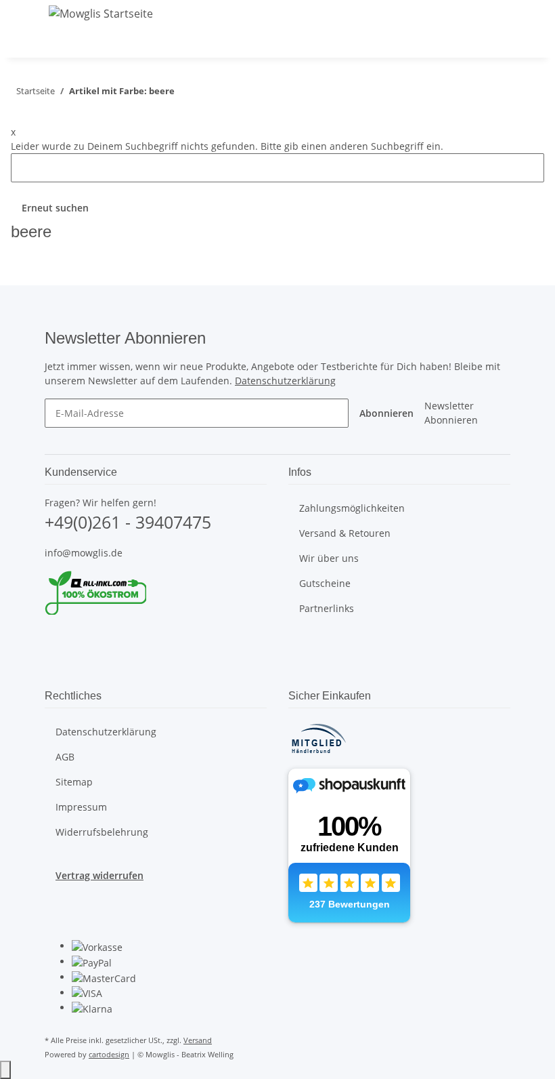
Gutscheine (325, 583)
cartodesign (109, 1054)
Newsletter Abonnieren (451, 412)
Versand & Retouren (345, 533)
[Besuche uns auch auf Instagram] (55, 671)
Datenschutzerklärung (285, 380)
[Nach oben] (5, 1070)
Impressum (81, 806)
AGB (65, 756)
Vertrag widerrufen (99, 875)
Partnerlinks (326, 608)
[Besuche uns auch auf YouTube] (55, 655)
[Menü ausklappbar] (62, 42)
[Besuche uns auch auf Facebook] (55, 639)
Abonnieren (386, 413)
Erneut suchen (55, 207)
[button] (456, 41)
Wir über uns (329, 558)
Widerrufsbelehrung (102, 832)
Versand (197, 1040)
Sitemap (74, 781)
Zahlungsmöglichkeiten (352, 508)
